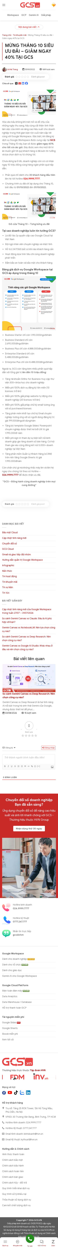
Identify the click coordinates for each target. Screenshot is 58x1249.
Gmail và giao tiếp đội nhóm (16, 554)
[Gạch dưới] (11, 766)
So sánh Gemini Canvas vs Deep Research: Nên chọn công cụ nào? (26, 638)
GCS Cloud (8, 549)
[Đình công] (15, 766)
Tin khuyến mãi (19, 35)
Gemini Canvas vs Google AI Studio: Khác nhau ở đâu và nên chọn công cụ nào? (27, 647)
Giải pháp (46, 15)
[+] (38, 766)
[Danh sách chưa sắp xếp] (21, 766)
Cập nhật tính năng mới (14, 538)
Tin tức (5, 592)
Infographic (8, 565)
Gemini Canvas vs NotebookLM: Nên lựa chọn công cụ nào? (28, 629)
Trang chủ (6, 35)
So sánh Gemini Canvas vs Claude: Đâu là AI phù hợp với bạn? (27, 620)
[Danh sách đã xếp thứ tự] (18, 766)
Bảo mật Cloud (10, 532)
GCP (23, 15)
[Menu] (3, 4)
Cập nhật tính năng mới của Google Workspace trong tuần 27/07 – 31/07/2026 (26, 611)
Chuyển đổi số (9, 543)
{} (35, 766)
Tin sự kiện (7, 587)
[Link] (32, 766)
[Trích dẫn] (25, 766)
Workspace (13, 15)
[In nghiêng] (8, 766)
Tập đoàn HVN (37, 1070)
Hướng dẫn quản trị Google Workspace (22, 560)
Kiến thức (7, 571)
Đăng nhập (49, 748)
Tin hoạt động (9, 576)
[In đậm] (4, 766)
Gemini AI (34, 15)
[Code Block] (28, 766)
